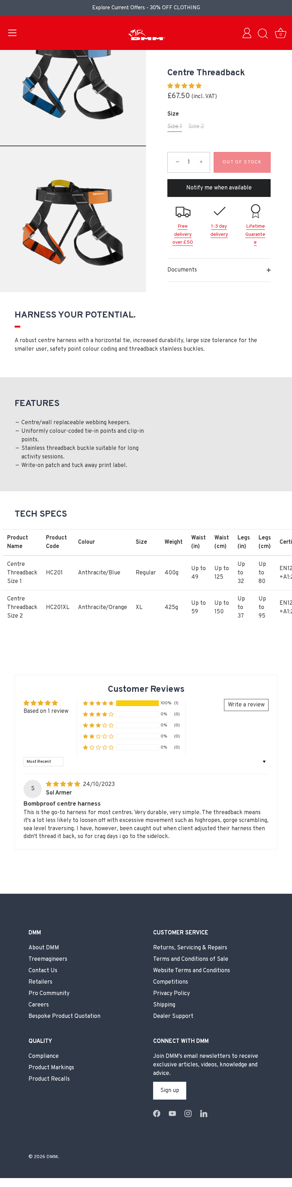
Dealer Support (173, 1016)
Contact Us (42, 970)
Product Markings (51, 1067)
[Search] (263, 34)
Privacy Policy (171, 993)
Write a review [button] (246, 705)
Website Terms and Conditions (191, 970)
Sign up (169, 1090)
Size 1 (174, 126)
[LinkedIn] (203, 1113)
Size (173, 114)
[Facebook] (156, 1113)
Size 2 (196, 126)
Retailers (40, 982)
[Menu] (12, 33)
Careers (38, 1005)
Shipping (164, 1005)
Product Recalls (49, 1079)
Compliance (43, 1056)
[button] (184, 86)
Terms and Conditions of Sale (190, 959)
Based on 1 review (46, 711)
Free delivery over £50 (182, 234)
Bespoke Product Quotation (64, 1016)
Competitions (170, 982)
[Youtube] (172, 1113)
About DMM (43, 948)
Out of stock (242, 162)
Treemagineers (47, 959)
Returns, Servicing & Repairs (190, 948)
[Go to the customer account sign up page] (248, 34)
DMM (52, 1157)
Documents (182, 270)
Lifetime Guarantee (255, 234)
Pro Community (48, 993)
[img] (64, 784)
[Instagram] (188, 1113)
